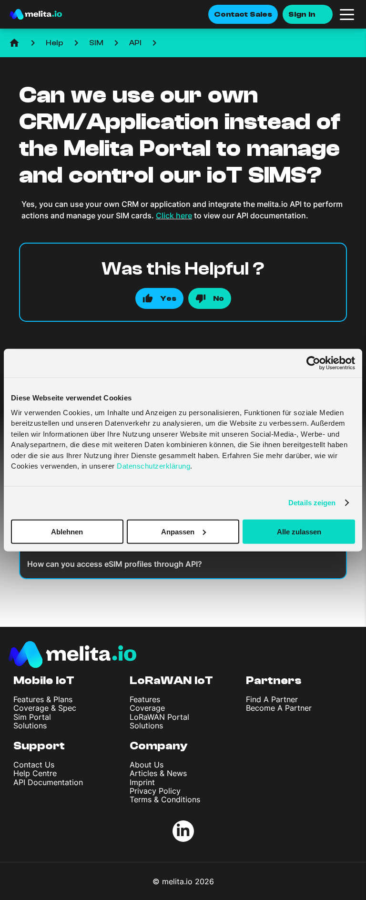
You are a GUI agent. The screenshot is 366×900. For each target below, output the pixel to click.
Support (39, 745)
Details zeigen (312, 503)
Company (159, 745)
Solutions (30, 725)
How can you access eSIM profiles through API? (114, 564)
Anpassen (177, 531)
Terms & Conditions (165, 799)
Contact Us (33, 764)
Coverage (147, 708)
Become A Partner (279, 708)
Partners (274, 680)
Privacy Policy (155, 791)
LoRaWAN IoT (171, 680)
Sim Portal (32, 717)
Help (54, 43)
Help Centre (35, 773)
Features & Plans (42, 699)
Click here (174, 215)
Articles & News (158, 773)
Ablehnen (67, 531)
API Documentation (48, 782)
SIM (96, 43)
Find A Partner (272, 699)
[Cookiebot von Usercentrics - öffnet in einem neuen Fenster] (313, 363)
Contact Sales (243, 14)
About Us (146, 764)
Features (145, 699)
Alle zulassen (299, 531)
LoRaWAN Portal (159, 717)
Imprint (142, 782)
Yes (168, 298)
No (218, 298)
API (135, 43)
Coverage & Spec (44, 708)
